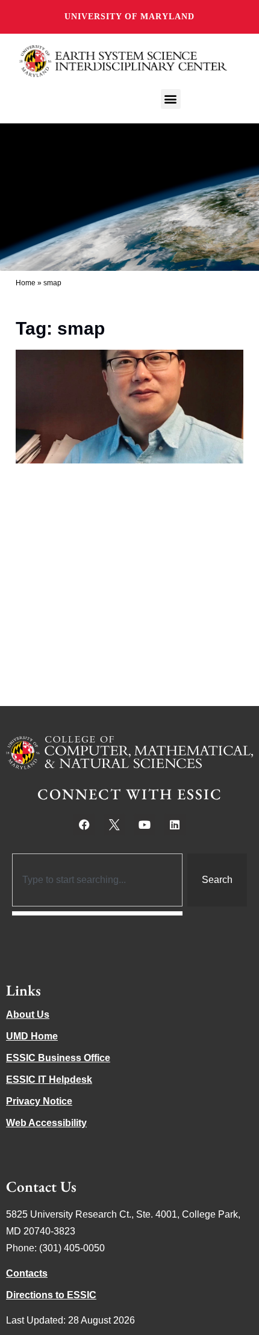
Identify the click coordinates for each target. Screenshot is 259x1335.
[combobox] (97, 879)
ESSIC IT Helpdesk (49, 1079)
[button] (171, 99)
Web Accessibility (46, 1123)
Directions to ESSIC (51, 1295)
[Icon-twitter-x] (114, 824)
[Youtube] (144, 824)
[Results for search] (97, 913)
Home (26, 283)
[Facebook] (84, 824)
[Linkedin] (175, 824)
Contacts (27, 1273)
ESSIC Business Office (58, 1058)
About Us (27, 1014)
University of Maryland (129, 16)
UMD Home (32, 1036)
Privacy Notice (39, 1101)
